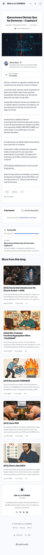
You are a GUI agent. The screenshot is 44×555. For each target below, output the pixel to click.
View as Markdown (23, 29)
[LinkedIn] (21, 63)
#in (22, 192)
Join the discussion (31, 210)
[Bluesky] (27, 512)
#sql (6, 192)
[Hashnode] (24, 512)
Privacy (22, 528)
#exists (14, 192)
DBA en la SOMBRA (16, 3)
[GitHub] (17, 512)
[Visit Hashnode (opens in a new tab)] (22, 544)
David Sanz (14, 62)
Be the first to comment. (28, 217)
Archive (15, 528)
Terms (29, 528)
